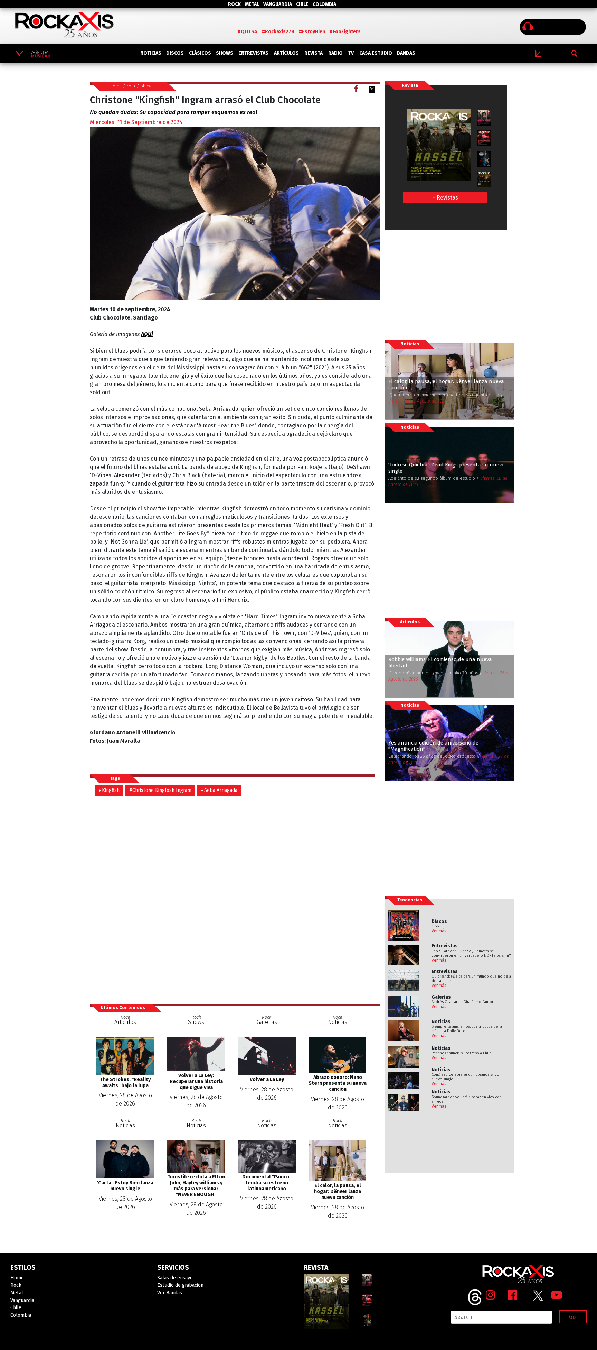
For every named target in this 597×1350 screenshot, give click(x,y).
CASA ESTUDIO (375, 53)
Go (572, 1317)
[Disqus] (235, 899)
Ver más (439, 930)
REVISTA (313, 53)
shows (147, 86)
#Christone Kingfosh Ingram (160, 790)
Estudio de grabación (180, 1285)
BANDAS (406, 53)
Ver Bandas (169, 1293)
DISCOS (175, 53)
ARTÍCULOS (286, 53)
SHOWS (224, 53)
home (116, 86)
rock (131, 86)
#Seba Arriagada (219, 790)
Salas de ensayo (175, 1278)
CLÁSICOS (200, 53)
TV (351, 53)
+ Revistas (445, 197)
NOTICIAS (150, 53)
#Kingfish (109, 790)
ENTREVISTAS (253, 53)
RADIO (335, 53)
